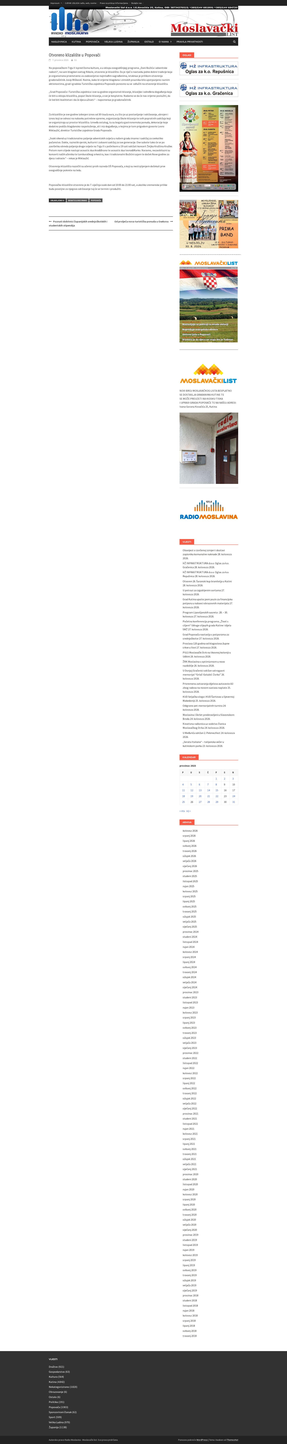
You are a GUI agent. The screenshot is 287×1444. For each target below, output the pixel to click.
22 (217, 796)
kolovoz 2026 (190, 830)
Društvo (53, 1366)
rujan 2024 (188, 946)
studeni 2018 (190, 1300)
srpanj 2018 (189, 1320)
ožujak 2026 (189, 856)
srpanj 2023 (189, 1017)
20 (200, 796)
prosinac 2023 (190, 992)
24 (233, 796)
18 (183, 796)
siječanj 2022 (190, 1108)
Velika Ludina (113, 41)
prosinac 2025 (190, 871)
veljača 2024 (189, 982)
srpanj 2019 (189, 1260)
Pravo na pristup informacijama (114, 3)
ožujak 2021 (189, 1159)
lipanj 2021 (189, 1143)
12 (192, 790)
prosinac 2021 (190, 1113)
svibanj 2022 (189, 1088)
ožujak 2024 (189, 977)
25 (183, 802)
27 (200, 802)
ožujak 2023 (189, 1037)
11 (183, 790)
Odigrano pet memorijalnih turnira (202, 705)
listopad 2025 (190, 881)
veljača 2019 (189, 1285)
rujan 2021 (188, 1128)
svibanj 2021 (189, 1149)
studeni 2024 (190, 936)
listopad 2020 (190, 1184)
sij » (188, 811)
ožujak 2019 (189, 1280)
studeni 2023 (190, 997)
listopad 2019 (190, 1245)
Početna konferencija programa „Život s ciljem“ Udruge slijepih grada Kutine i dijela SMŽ (207, 625)
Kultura (53, 1376)
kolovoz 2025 (190, 891)
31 (233, 802)
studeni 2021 (190, 1118)
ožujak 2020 (189, 1219)
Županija (133, 41)
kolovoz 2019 (190, 1255)
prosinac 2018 (190, 1295)
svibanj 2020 (189, 1209)
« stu (182, 811)
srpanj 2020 (189, 1199)
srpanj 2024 (189, 957)
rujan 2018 (188, 1310)
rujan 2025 (188, 886)
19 (192, 796)
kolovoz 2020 (190, 1194)
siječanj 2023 (190, 1048)
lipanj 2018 (189, 1325)
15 (217, 790)
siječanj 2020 (190, 1229)
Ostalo (149, 41)
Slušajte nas (136, 3)
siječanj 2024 (190, 987)
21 (208, 796)
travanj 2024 (190, 972)
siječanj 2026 (190, 866)
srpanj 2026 (189, 835)
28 (208, 802)
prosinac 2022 (190, 1053)
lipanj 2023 (189, 1022)
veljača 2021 (189, 1164)
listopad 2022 (190, 1063)
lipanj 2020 (189, 1204)
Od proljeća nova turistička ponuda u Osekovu (141, 221)
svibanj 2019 (189, 1270)
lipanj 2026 (189, 840)
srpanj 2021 (189, 1138)
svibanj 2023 (189, 1027)
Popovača (92, 41)
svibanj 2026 (189, 845)
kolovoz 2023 (190, 1012)
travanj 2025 (190, 911)
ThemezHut (232, 1439)
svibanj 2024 (189, 967)
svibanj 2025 (189, 906)
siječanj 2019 (190, 1290)
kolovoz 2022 (190, 1073)
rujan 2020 (188, 1189)
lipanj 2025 (189, 901)
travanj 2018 (190, 1335)
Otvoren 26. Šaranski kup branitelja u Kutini (207, 581)
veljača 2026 (189, 861)
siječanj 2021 (190, 1169)
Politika (53, 1402)
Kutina (76, 41)
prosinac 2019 (190, 1234)
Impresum (54, 3)
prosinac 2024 (190, 931)
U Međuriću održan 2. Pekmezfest (201, 733)
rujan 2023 (188, 1007)
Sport (52, 1417)
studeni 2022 (190, 1058)
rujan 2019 (188, 1250)
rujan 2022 (188, 1068)
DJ (75, 60)
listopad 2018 (190, 1305)
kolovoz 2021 (190, 1133)
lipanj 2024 (189, 962)
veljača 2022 (189, 1103)
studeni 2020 (190, 1179)
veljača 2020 (189, 1224)
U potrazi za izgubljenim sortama (202, 590)
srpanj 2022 (189, 1078)
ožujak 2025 (189, 916)
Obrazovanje (56, 1391)
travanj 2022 (190, 1093)
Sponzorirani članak (60, 1412)
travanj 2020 (190, 1214)
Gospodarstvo (57, 1371)
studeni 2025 (190, 876)
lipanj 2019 (189, 1265)
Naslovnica (59, 41)
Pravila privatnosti (190, 41)
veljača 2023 (189, 1042)
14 (208, 790)
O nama (164, 41)
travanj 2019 (190, 1275)
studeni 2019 (190, 1240)
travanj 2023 (190, 1032)
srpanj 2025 (189, 896)
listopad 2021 (190, 1123)
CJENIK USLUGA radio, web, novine (80, 3)
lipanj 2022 (189, 1083)
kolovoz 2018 (190, 1315)
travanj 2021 (190, 1154)
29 (217, 802)
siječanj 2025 (190, 926)
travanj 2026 (190, 851)
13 (200, 790)
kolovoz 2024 (190, 951)
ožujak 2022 (189, 1098)
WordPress (202, 1439)
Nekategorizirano (77, 200)
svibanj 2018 (189, 1330)
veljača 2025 (189, 921)
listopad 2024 (190, 941)
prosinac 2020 (190, 1174)
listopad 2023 (190, 1002)
